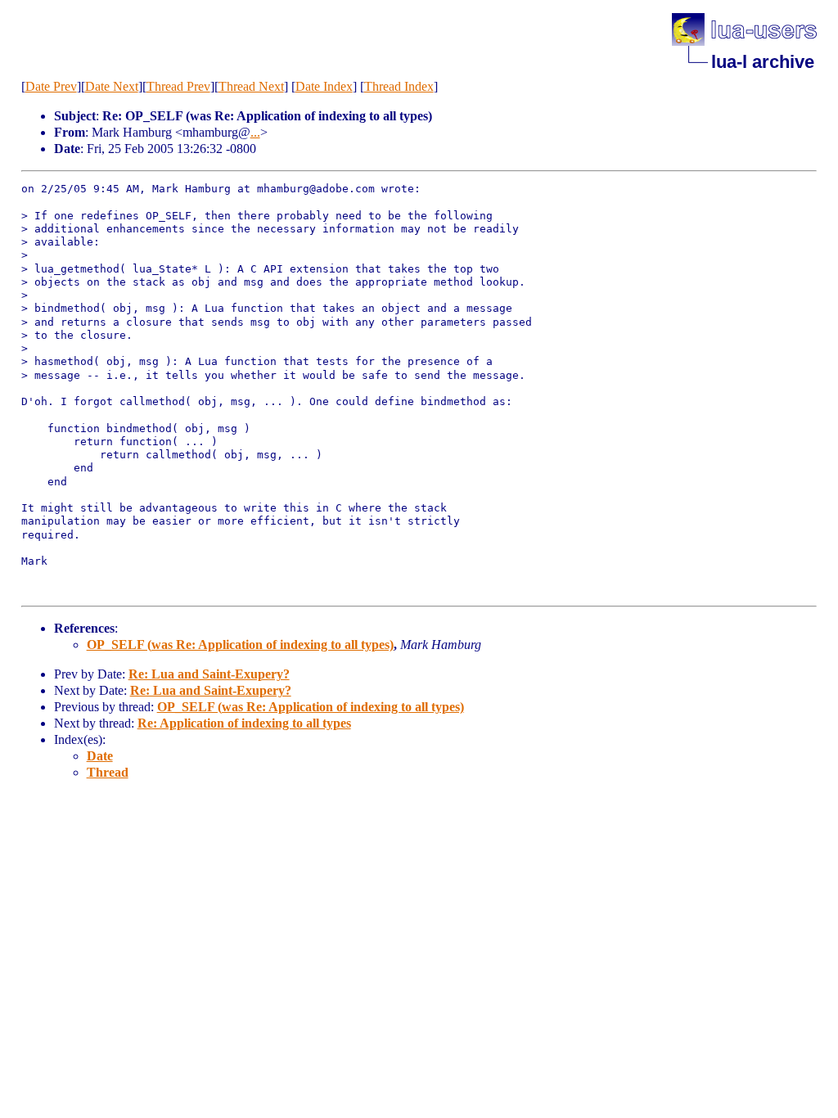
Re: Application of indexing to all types (244, 723)
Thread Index (399, 86)
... (255, 132)
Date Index (324, 86)
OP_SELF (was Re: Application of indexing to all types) (240, 644)
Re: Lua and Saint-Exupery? (209, 674)
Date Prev (51, 86)
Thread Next (251, 86)
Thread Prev (178, 86)
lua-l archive (762, 62)
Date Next (111, 86)
